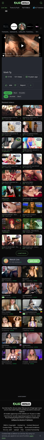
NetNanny (29, 420)
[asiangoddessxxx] (32, 323)
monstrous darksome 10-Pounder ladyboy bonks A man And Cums (31, 117)
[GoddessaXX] (11, 225)
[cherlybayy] (11, 340)
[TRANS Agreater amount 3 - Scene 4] (32, 144)
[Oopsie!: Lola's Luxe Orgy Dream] (11, 161)
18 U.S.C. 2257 (7, 430)
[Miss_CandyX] (11, 307)
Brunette (22, 93)
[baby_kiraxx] (11, 193)
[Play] (22, 46)
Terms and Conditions (32, 427)
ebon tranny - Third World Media (30, 231)
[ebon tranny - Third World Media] (32, 225)
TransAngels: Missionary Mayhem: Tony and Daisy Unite (31, 198)
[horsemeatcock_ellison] (11, 323)
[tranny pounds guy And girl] (32, 161)
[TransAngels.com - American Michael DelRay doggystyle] (32, 242)
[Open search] (41, 3)
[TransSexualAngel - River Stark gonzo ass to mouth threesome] (11, 209)
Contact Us (21, 425)
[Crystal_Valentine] (11, 144)
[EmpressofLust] (11, 357)
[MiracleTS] (32, 274)
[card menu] (20, 118)
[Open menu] (3, 3)
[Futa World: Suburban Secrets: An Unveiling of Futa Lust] (11, 177)
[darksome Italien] (32, 177)
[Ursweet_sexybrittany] (32, 357)
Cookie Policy (7, 427)
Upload (16, 430)
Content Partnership (32, 430)
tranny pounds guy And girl (31, 166)
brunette (12, 96)
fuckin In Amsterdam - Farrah (10, 247)
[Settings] (39, 37)
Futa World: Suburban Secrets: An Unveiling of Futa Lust (10, 182)
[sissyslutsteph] (11, 274)
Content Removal (33, 425)
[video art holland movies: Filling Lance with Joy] (32, 128)
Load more (22, 253)
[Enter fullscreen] (39, 53)
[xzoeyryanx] (32, 340)
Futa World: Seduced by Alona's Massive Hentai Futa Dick (10, 133)
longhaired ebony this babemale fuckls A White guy (10, 117)
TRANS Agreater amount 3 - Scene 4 (31, 150)
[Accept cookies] (40, 436)
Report (22, 85)
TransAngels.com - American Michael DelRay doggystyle (31, 247)
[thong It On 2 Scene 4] (32, 209)
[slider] (22, 55)
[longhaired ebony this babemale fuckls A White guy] (11, 112)
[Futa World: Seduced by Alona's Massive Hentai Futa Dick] (11, 128)
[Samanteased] (32, 290)
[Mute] (5, 37)
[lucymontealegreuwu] (32, 307)
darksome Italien (28, 182)
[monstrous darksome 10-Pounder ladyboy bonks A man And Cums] (32, 112)
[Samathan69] (11, 290)
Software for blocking (18, 420)
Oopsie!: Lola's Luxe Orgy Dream (10, 166)
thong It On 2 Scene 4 (29, 214)
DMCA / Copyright (9, 425)
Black (15, 93)
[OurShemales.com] (22, 3)
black (19, 96)
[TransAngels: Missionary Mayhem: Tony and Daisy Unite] (32, 193)
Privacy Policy (18, 427)
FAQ (22, 430)
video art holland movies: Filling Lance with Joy (31, 133)
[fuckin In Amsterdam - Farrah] (11, 242)
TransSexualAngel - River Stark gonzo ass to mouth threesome (10, 214)
